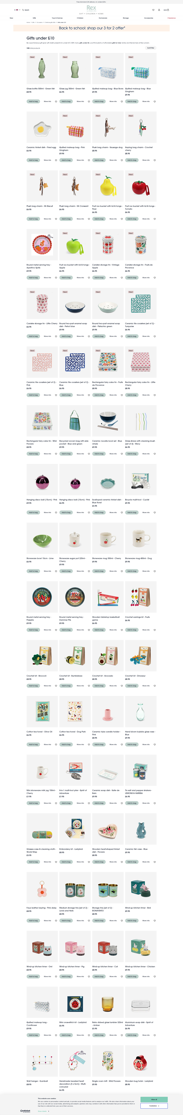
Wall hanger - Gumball (37, 1081)
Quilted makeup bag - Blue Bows (107, 88)
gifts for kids (116, 43)
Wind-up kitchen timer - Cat (105, 966)
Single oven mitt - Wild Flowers (106, 1081)
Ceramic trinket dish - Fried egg (41, 147)
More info (47, 101)
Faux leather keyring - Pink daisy (41, 908)
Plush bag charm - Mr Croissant (73, 206)
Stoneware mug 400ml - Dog (138, 558)
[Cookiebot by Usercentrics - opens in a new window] (25, 1111)
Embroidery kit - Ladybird (71, 849)
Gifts (33, 22)
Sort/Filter (150, 48)
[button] (25, 10)
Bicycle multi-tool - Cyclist (137, 499)
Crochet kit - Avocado (102, 676)
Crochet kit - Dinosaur (135, 676)
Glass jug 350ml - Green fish (72, 88)
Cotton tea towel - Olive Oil (39, 731)
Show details (42, 1111)
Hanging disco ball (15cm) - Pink (42, 499)
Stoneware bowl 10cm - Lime (40, 558)
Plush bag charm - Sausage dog (107, 147)
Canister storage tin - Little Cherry (42, 323)
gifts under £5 (84, 43)
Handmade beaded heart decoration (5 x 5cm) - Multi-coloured (72, 1084)
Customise (153, 1106)
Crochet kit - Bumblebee (70, 676)
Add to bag (33, 101)
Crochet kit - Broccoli (36, 676)
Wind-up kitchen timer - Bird (138, 908)
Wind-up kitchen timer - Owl (39, 966)
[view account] (159, 10)
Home (28, 22)
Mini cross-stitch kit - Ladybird (73, 1022)
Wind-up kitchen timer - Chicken (140, 966)
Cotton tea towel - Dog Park (72, 731)
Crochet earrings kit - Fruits (137, 617)
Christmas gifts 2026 (50, 22)
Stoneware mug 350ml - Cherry (106, 558)
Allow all (154, 1099)
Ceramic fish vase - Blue (136, 849)
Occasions (40, 22)
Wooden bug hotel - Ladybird (139, 1081)
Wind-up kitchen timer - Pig (71, 966)
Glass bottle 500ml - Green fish (41, 88)
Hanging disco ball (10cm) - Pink (74, 499)
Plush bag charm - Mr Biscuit (40, 206)
